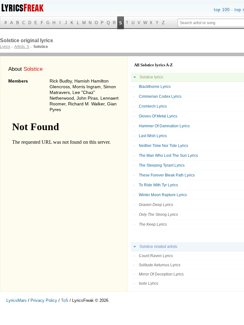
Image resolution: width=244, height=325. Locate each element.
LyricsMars (16, 300)
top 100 (222, 9)
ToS (64, 300)
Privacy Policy (43, 300)
